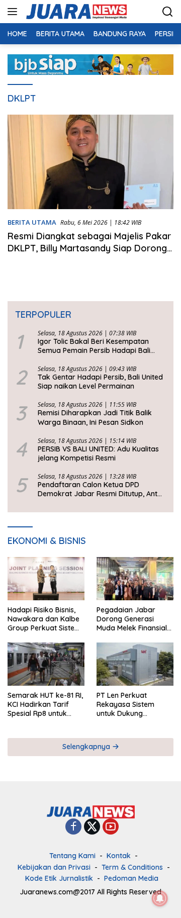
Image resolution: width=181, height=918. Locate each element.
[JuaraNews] (75, 11)
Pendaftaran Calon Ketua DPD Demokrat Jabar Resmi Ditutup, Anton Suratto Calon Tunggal (102, 489)
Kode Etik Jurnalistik (59, 878)
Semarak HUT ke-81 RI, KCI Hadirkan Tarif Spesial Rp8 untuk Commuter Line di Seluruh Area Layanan (45, 704)
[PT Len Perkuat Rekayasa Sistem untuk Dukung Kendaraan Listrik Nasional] (135, 664)
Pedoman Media (131, 878)
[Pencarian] (167, 12)
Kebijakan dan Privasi (54, 867)
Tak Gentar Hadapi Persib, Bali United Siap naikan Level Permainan (100, 382)
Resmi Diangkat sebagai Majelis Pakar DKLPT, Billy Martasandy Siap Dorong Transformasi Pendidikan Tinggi (89, 247)
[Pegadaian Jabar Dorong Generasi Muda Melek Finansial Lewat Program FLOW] (135, 578)
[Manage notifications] (160, 898)
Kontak (119, 855)
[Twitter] (92, 827)
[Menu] (14, 11)
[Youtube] (111, 827)
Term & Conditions (132, 867)
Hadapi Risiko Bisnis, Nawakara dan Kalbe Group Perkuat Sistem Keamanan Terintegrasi (44, 619)
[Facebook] (73, 827)
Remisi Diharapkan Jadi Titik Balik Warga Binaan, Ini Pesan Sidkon (95, 417)
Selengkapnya (87, 746)
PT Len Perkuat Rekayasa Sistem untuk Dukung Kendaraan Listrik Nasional (126, 704)
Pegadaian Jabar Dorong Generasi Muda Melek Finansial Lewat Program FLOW (133, 619)
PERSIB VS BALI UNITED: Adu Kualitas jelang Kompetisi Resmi (98, 453)
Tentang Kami (72, 855)
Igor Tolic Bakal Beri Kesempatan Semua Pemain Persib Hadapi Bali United (94, 346)
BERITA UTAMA (32, 222)
